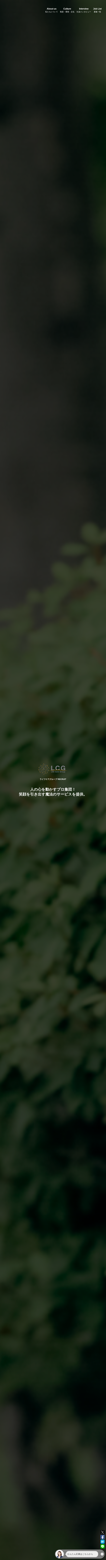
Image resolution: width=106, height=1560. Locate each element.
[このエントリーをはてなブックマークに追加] (102, 1541)
